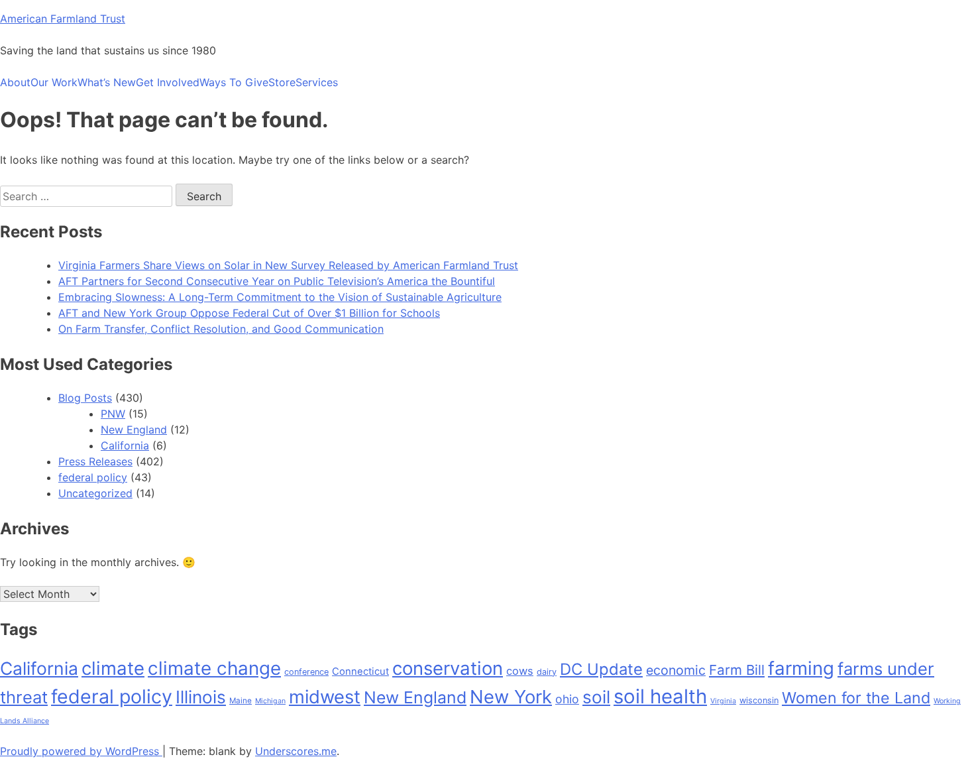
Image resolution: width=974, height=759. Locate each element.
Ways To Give (233, 82)
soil (596, 697)
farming (801, 668)
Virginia (723, 701)
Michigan (270, 701)
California (125, 445)
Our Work (54, 82)
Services (317, 82)
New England (134, 429)
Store (282, 82)
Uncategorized (95, 493)
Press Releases (95, 461)
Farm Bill (737, 670)
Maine (240, 700)
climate (112, 668)
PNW (113, 413)
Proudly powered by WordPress (81, 751)
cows (519, 670)
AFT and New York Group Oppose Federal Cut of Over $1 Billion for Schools (249, 313)
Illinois (201, 697)
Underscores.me (296, 751)
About (15, 82)
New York (511, 696)
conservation (447, 668)
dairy (547, 672)
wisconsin (759, 700)
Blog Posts (85, 397)
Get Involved (167, 82)
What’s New (107, 82)
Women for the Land (856, 697)
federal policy (92, 477)
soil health (660, 696)
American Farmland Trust (62, 18)
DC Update (601, 669)
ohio (567, 699)
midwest (324, 696)
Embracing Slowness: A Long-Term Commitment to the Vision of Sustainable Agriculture (280, 297)
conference (306, 672)
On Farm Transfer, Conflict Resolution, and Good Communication (221, 328)
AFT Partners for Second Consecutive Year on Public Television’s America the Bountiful (276, 281)
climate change (214, 668)
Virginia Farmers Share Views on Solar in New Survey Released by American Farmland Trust (288, 265)
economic (676, 670)
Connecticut (360, 671)
